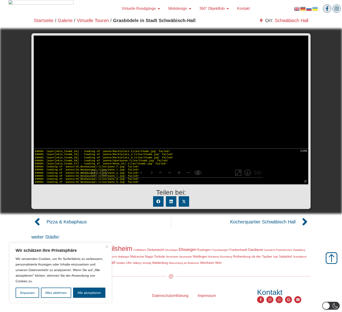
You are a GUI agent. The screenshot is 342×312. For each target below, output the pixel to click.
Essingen (204, 250)
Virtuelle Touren (93, 20)
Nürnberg (213, 256)
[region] (60, 273)
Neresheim (172, 256)
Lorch (114, 256)
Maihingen (123, 256)
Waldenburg (160, 263)
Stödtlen (120, 263)
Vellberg (137, 263)
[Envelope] (297, 299)
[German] (303, 8)
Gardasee (255, 250)
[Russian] (309, 8)
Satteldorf (285, 256)
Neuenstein (185, 256)
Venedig (146, 263)
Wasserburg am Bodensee (184, 263)
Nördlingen (200, 256)
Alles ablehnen (56, 293)
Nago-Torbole (155, 256)
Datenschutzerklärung (170, 296)
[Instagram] (336, 8)
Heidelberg (299, 250)
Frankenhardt (238, 250)
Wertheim (207, 263)
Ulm (129, 263)
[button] (158, 201)
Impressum (207, 296)
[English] (297, 8)
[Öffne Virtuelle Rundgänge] (159, 8)
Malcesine (137, 256)
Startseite (44, 20)
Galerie (65, 20)
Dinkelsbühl (155, 250)
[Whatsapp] (279, 299)
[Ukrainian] (315, 8)
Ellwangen (187, 249)
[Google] (288, 299)
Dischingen (171, 250)
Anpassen (27, 293)
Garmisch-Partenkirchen (278, 250)
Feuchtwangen (220, 250)
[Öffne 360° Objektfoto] (228, 8)
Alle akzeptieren (89, 293)
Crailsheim (116, 248)
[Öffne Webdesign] (190, 8)
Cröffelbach (139, 250)
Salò (275, 256)
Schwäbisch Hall (291, 20)
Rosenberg (226, 256)
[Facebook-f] (327, 8)
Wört (218, 263)
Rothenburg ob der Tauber (252, 256)
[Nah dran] (107, 246)
